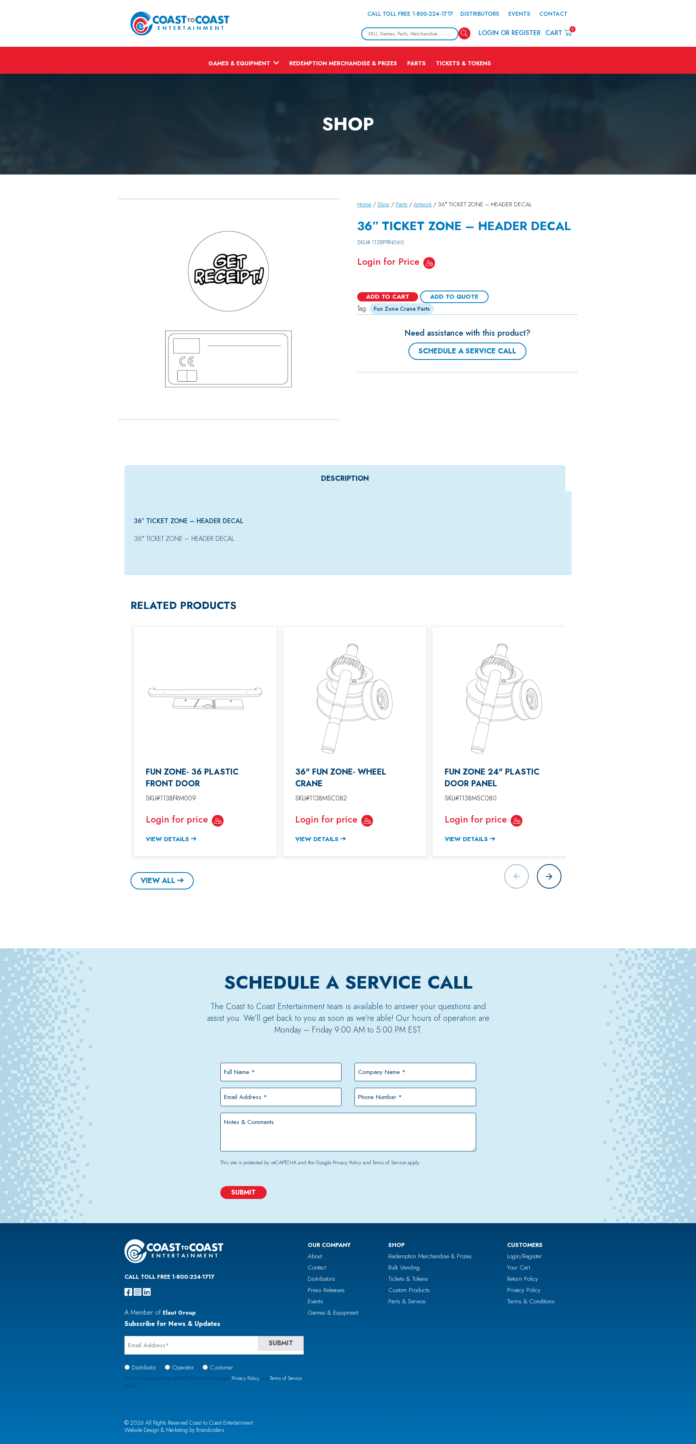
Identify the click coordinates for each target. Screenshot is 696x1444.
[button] (549, 876)
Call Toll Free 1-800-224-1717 (410, 14)
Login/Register (524, 1256)
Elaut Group (179, 1313)
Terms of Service (389, 1162)
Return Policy (522, 1278)
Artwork (423, 204)
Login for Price (388, 261)
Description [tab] (345, 478)
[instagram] (137, 1292)
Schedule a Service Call (467, 351)
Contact (553, 14)
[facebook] (128, 1292)
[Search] (464, 33)
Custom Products (409, 1290)
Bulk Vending (404, 1267)
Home (364, 204)
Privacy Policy (347, 1162)
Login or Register (509, 32)
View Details (167, 839)
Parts (416, 63)
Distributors (479, 14)
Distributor (144, 1367)
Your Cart (518, 1267)
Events (519, 14)
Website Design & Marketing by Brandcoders (174, 1430)
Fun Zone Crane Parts (402, 309)
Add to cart (387, 296)
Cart (558, 32)
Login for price (177, 819)
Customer (221, 1367)
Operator (183, 1367)
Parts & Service (406, 1301)
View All (158, 880)
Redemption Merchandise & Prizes (343, 63)
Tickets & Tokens (463, 63)
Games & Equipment (239, 63)
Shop (383, 204)
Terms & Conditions (531, 1301)
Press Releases (326, 1290)
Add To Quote (454, 296)
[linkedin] (147, 1292)
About (315, 1256)
